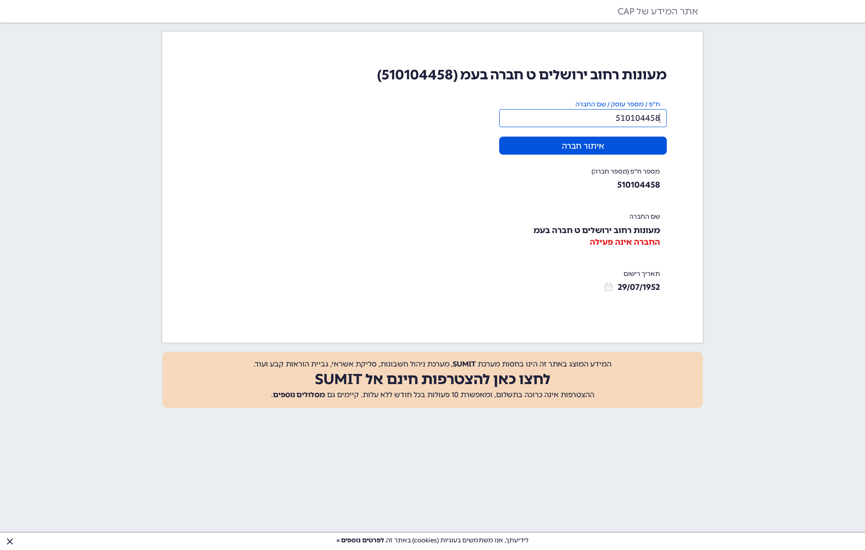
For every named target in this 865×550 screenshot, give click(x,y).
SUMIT (464, 364)
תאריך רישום (642, 274)
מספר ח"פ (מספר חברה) (626, 171)
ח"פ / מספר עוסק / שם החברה (617, 104)
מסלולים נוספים (299, 394)
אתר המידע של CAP (658, 11)
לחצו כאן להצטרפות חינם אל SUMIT (433, 379)
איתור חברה (583, 146)
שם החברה (644, 216)
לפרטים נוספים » (360, 540)
